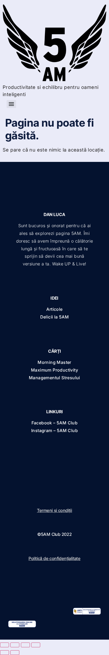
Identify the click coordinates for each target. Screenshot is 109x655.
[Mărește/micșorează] (4, 645)
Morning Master (54, 362)
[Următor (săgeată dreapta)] (14, 652)
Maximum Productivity (54, 370)
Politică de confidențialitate (55, 558)
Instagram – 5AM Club (54, 430)
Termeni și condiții (54, 510)
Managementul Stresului (54, 377)
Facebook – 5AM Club (54, 422)
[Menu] (11, 104)
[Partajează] (25, 645)
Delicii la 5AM (54, 317)
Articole (54, 309)
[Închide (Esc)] (35, 645)
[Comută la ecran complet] (14, 645)
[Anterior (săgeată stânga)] (4, 652)
